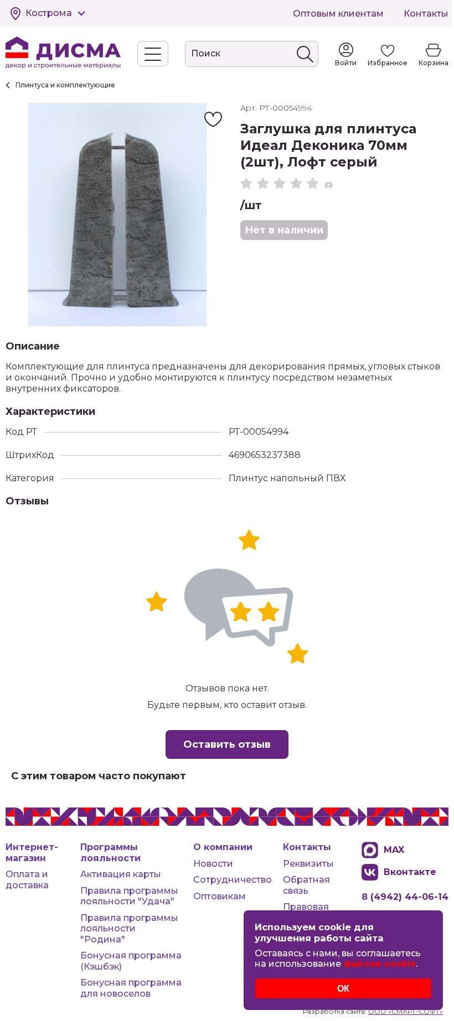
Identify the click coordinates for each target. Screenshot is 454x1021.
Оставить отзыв (227, 744)
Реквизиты (308, 863)
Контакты (426, 13)
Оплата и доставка (27, 879)
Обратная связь (306, 885)
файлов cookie (379, 964)
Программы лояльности (110, 852)
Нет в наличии (284, 230)
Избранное (387, 63)
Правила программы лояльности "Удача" (129, 896)
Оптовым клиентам (338, 13)
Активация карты (120, 874)
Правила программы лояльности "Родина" (129, 929)
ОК (343, 988)
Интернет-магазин (32, 852)
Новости (213, 863)
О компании (222, 847)
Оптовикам (219, 896)
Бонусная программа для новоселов (131, 988)
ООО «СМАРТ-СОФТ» (405, 1011)
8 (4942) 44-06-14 (405, 897)
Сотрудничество (232, 879)
